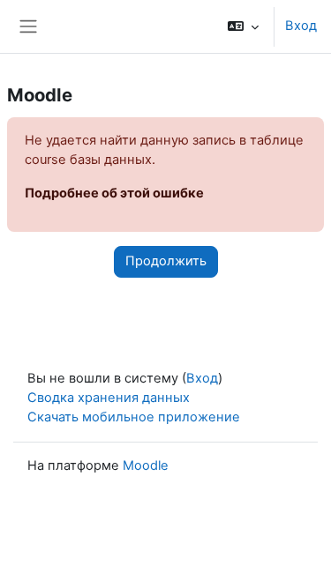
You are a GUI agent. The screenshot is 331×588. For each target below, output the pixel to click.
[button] (243, 26)
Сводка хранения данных (108, 398)
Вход (301, 25)
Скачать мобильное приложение (133, 417)
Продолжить (166, 261)
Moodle (146, 465)
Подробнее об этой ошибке (114, 193)
